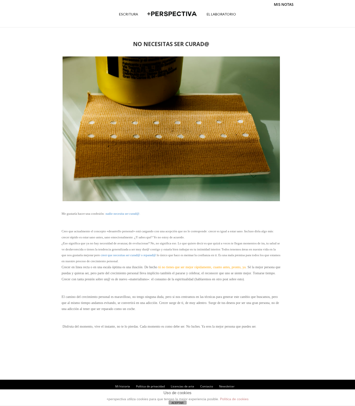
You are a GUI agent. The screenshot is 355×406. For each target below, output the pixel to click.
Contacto (206, 386)
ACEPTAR (177, 402)
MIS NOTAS (283, 4)
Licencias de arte (182, 386)
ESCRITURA (128, 14)
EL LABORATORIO (221, 14)
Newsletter (226, 386)
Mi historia (122, 386)
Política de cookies (234, 399)
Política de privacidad (150, 386)
